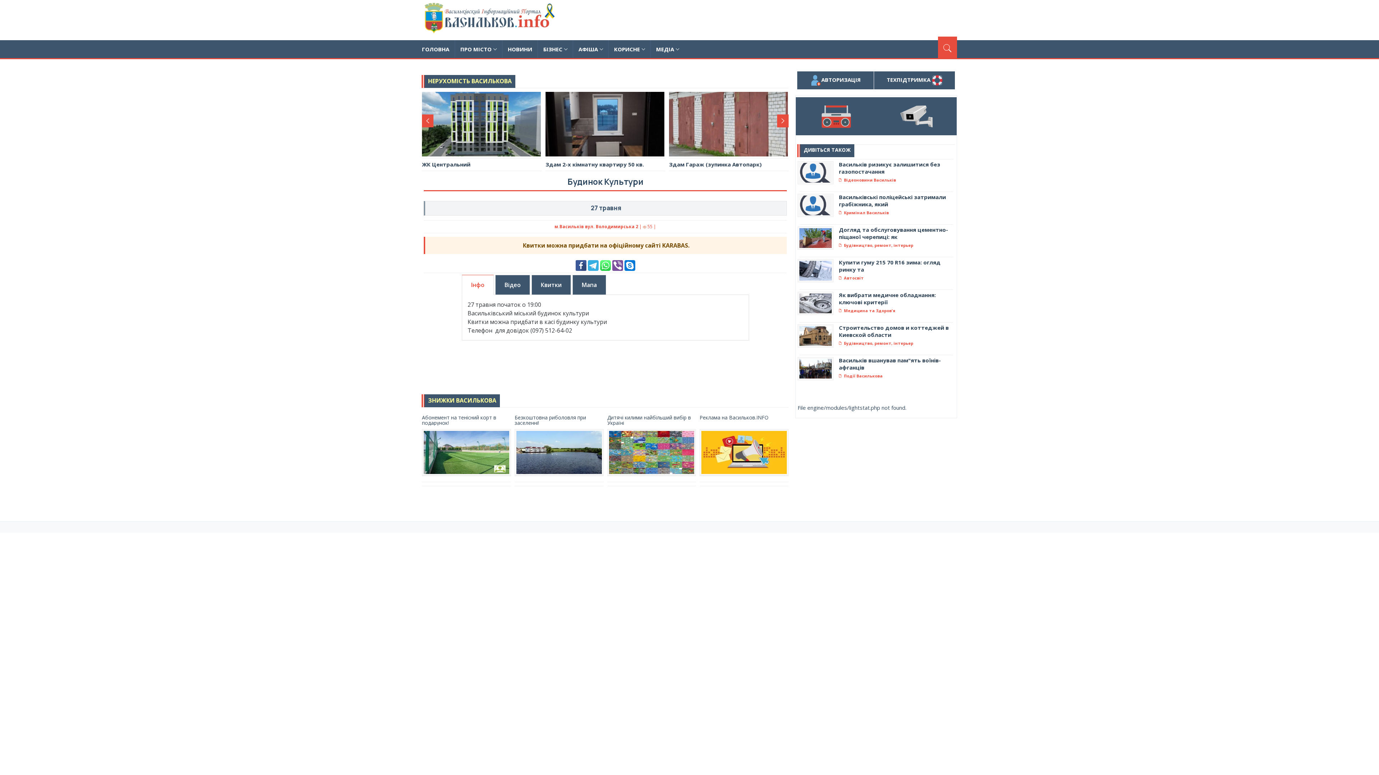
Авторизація (841, 79)
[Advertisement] (826, 19)
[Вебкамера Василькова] (916, 116)
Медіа (665, 49)
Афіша (588, 49)
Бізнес (552, 49)
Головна (435, 49)
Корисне (627, 49)
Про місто (476, 49)
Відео (513, 285)
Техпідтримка (909, 79)
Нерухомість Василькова (470, 81)
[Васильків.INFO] (491, 20)
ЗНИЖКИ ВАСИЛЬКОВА (462, 400)
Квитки (551, 285)
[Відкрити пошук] (947, 47)
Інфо (477, 285)
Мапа (589, 285)
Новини (520, 49)
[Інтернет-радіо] (836, 116)
